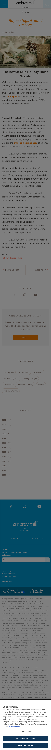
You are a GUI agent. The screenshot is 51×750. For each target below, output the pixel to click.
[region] (25, 724)
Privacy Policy (14, 726)
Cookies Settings (25, 731)
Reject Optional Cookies (25, 738)
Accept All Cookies (25, 745)
